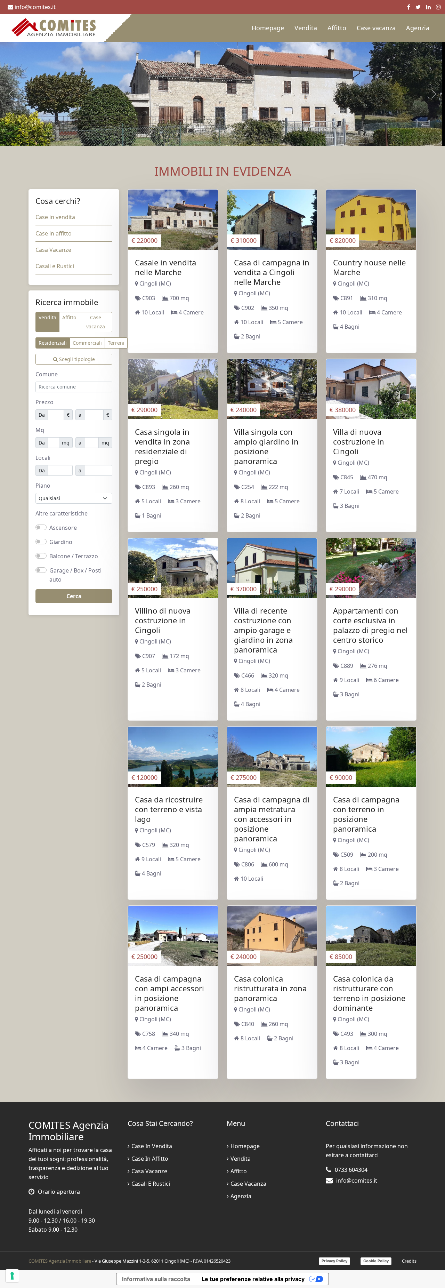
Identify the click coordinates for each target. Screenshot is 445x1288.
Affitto (336, 28)
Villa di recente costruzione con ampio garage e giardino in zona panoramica (263, 630)
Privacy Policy (334, 1260)
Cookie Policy (376, 1260)
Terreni (116, 342)
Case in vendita (55, 217)
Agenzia (417, 28)
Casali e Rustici (54, 266)
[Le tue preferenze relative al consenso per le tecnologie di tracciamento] (12, 1275)
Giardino (60, 542)
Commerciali (87, 342)
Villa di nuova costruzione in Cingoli (358, 441)
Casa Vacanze (53, 250)
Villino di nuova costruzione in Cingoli (163, 620)
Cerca (74, 596)
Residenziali (53, 342)
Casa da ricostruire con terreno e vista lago (169, 809)
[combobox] (73, 387)
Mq (39, 430)
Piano (42, 485)
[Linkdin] (428, 7)
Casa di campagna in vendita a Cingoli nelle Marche (271, 272)
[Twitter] (418, 7)
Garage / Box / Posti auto (75, 575)
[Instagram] (438, 7)
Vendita (305, 28)
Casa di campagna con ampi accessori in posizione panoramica (169, 993)
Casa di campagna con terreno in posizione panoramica (366, 814)
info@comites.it (35, 7)
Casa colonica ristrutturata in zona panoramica (270, 988)
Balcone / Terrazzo (73, 556)
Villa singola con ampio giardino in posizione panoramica (266, 446)
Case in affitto (53, 233)
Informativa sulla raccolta (156, 1278)
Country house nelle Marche (369, 267)
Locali (42, 458)
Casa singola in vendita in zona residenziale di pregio (162, 446)
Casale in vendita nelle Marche (165, 267)
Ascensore (63, 527)
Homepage (268, 28)
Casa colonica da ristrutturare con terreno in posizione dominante (369, 993)
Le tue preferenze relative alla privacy (253, 1278)
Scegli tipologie (76, 359)
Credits (409, 1261)
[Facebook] (408, 7)
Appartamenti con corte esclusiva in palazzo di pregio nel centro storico (370, 625)
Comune (46, 374)
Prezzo (44, 402)
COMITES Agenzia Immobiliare (60, 1261)
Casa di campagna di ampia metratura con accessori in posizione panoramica (271, 818)
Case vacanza (376, 28)
